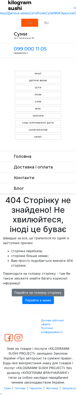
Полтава (20, 388)
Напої (38, 137)
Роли (41, 13)
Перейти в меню (38, 300)
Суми (7, 388)
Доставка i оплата (33, 167)
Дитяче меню (18, 13)
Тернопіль (35, 388)
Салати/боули (38, 130)
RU (46, 23)
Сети (33, 13)
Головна (22, 156)
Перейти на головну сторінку (38, 293)
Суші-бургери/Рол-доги (38, 123)
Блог (19, 188)
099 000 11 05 (30, 49)
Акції (4, 13)
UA (29, 23)
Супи (49, 13)
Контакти (24, 178)
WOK (57, 13)
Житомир (52, 388)
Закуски (67, 13)
